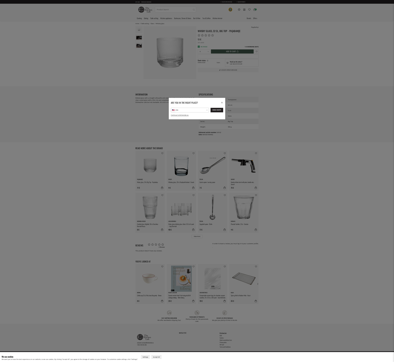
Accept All (156, 357)
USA (176, 110)
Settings (145, 357)
